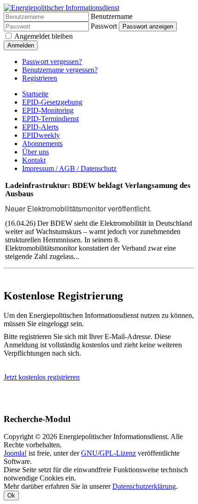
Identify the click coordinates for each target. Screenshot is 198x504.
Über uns (35, 152)
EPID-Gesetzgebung (52, 102)
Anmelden (20, 45)
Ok (11, 495)
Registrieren (39, 78)
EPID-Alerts (40, 127)
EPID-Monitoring (48, 110)
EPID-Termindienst (50, 119)
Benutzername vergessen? (60, 70)
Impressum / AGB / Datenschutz (69, 168)
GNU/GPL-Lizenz (108, 453)
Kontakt (34, 160)
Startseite (35, 94)
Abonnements (42, 143)
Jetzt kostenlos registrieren (42, 377)
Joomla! (15, 453)
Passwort (104, 26)
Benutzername (112, 16)
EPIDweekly (41, 135)
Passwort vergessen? (52, 61)
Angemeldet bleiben (43, 36)
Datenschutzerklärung (144, 486)
